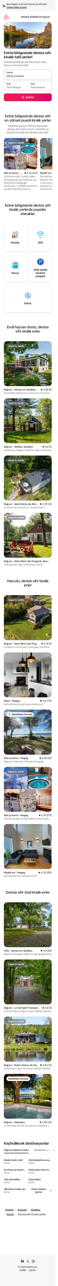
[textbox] (15, 87)
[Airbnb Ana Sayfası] (6, 17)
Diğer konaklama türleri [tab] (16, 1150)
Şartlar (32, 1270)
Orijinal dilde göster (16, 7)
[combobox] (27, 76)
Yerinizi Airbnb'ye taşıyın (35, 17)
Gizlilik (22, 1270)
